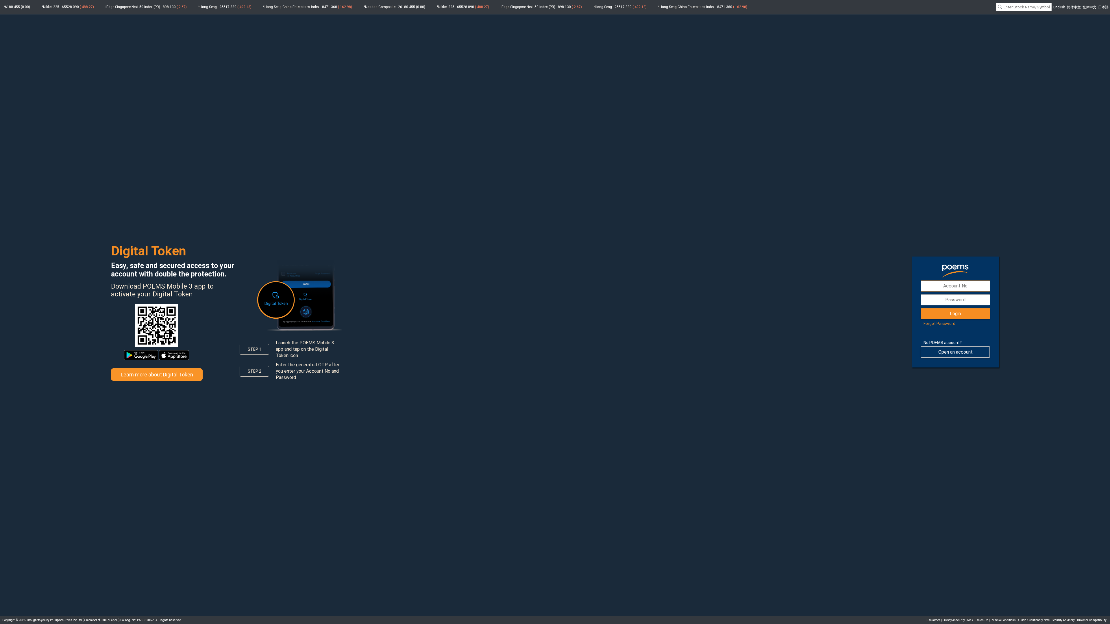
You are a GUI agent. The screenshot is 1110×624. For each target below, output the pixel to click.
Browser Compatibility (1092, 620)
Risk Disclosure (977, 620)
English (1059, 7)
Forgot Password (939, 323)
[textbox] (1024, 7)
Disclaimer (933, 620)
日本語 (1103, 7)
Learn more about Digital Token (157, 375)
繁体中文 (1089, 7)
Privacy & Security (953, 620)
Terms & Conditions (1003, 620)
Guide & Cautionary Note (1034, 620)
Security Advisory (1063, 620)
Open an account (955, 352)
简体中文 (1074, 7)
